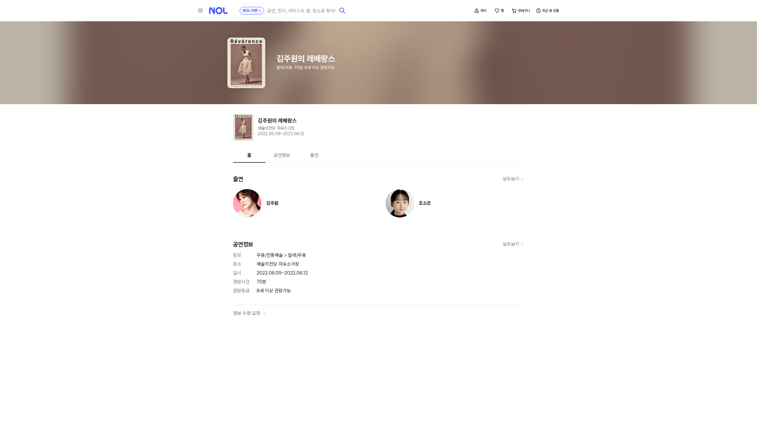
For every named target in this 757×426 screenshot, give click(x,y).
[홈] (218, 10)
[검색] (342, 10)
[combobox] (301, 11)
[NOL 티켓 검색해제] (259, 10)
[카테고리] (200, 10)
